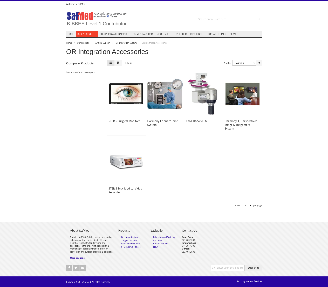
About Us (157, 240)
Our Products (83, 42)
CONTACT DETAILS (217, 34)
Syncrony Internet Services (249, 281)
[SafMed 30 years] (96, 19)
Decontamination (129, 237)
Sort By (227, 63)
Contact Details (160, 243)
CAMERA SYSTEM (196, 121)
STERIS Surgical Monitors (124, 121)
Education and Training (164, 237)
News (156, 246)
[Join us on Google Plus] (76, 267)
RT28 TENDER (197, 34)
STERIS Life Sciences (131, 246)
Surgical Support (103, 42)
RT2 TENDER (180, 34)
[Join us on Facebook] (69, 267)
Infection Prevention (130, 243)
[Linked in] (82, 267)
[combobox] (229, 19)
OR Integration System (126, 42)
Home (69, 42)
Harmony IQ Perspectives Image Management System (241, 124)
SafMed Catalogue (143, 34)
